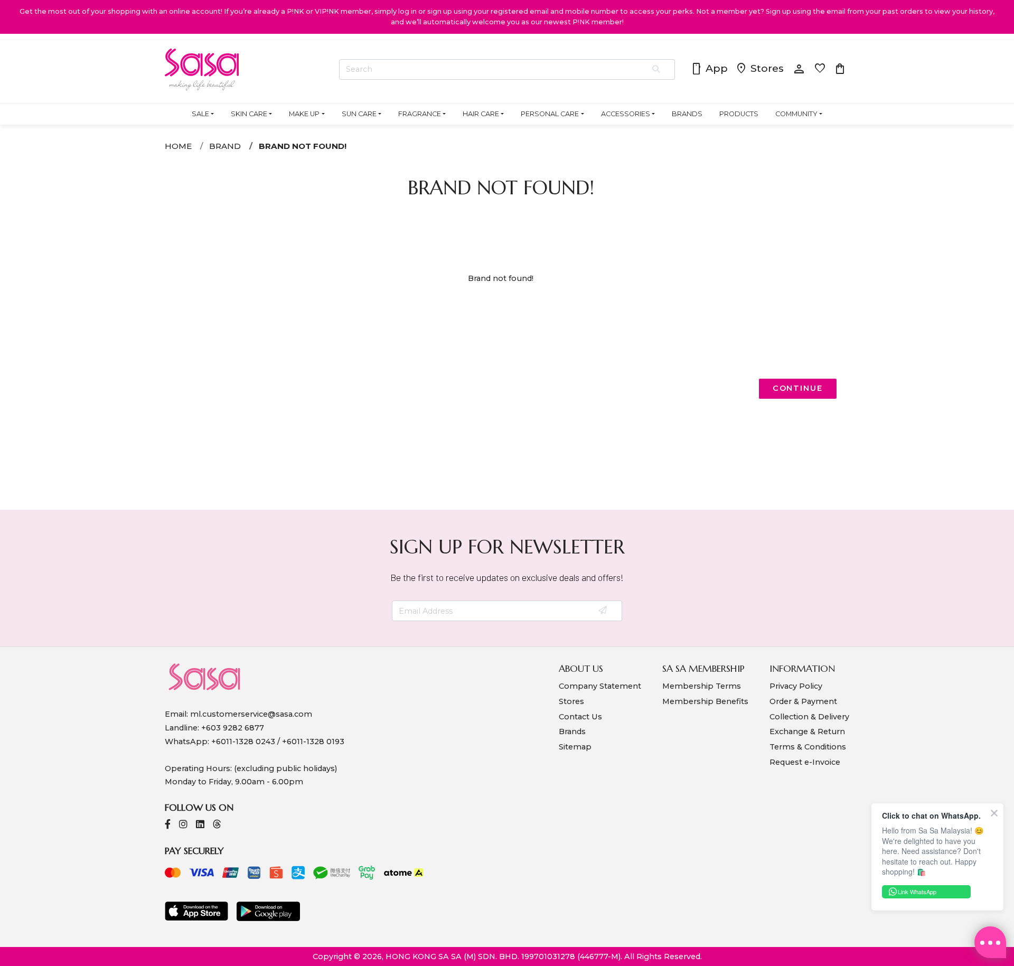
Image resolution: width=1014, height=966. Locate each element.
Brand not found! (302, 146)
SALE (200, 114)
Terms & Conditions (807, 747)
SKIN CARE (249, 114)
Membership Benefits (705, 701)
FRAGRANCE (419, 114)
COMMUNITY (796, 114)
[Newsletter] (603, 611)
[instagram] (183, 825)
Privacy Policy (795, 686)
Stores (759, 69)
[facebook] (168, 825)
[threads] (217, 825)
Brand (225, 146)
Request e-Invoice (804, 762)
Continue (798, 388)
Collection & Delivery (809, 716)
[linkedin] (200, 825)
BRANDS (687, 114)
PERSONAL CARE (550, 114)
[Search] (657, 69)
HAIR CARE (481, 114)
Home (178, 146)
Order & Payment (803, 701)
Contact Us (580, 716)
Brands (572, 731)
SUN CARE (359, 114)
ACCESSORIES (625, 114)
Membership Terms (701, 686)
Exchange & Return (807, 731)
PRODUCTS (738, 114)
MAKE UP (304, 114)
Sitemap (575, 747)
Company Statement (600, 686)
